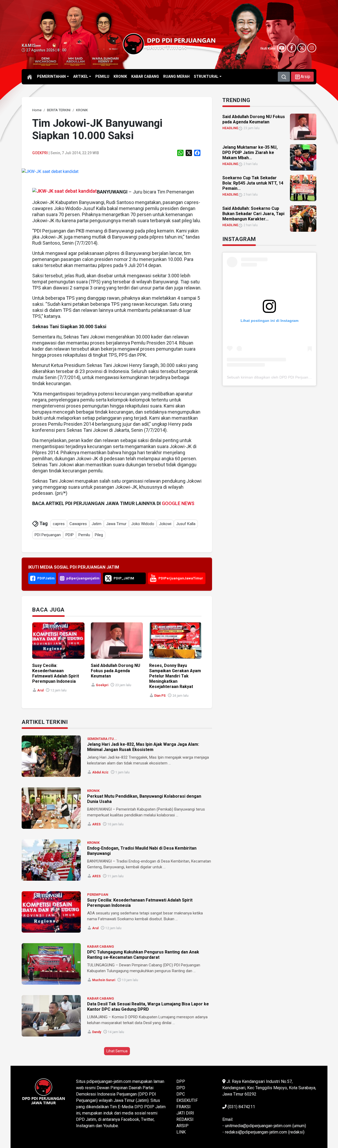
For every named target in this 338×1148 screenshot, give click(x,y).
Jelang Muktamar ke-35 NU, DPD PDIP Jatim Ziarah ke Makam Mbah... (250, 152)
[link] (50, 171)
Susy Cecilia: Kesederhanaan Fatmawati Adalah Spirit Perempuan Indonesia (55, 673)
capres (59, 523)
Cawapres (78, 523)
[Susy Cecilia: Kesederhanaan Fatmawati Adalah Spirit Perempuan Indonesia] (51, 912)
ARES (96, 824)
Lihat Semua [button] (117, 1051)
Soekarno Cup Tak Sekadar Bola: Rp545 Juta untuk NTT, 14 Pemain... (252, 183)
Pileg (99, 534)
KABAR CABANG (100, 946)
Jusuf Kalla (185, 523)
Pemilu (84, 534)
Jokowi (165, 523)
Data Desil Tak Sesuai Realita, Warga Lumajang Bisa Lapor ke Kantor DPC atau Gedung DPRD (148, 1006)
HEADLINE (230, 128)
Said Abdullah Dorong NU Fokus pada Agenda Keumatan (115, 671)
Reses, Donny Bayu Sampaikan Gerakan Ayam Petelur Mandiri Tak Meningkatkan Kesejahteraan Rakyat (175, 676)
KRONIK (93, 791)
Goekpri (40, 153)
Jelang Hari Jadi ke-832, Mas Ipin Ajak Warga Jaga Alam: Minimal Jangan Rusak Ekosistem (143, 747)
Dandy (96, 1032)
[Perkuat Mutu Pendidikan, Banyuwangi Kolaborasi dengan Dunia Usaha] (51, 808)
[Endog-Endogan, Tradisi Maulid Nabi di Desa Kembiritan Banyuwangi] (51, 860)
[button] (302, 77)
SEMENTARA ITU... (102, 739)
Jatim (96, 523)
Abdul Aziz (100, 772)
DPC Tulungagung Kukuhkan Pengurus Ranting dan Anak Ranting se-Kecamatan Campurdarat (143, 955)
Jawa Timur (116, 523)
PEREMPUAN (97, 895)
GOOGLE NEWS (178, 503)
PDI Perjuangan (48, 534)
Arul (40, 690)
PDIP (69, 534)
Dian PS (160, 695)
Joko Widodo (142, 523)
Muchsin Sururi (103, 980)
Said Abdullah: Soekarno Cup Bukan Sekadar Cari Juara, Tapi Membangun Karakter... (253, 213)
